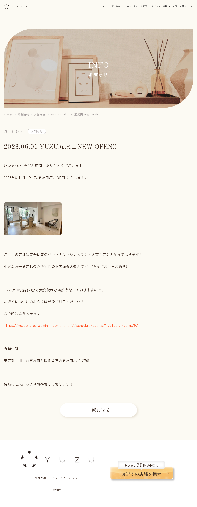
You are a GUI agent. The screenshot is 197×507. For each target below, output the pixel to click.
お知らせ (40, 114)
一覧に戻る (99, 410)
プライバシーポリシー (66, 478)
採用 (165, 6)
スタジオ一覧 (107, 6)
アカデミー (155, 6)
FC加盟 (173, 6)
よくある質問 (140, 6)
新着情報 (23, 114)
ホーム (8, 114)
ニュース (126, 6)
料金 (118, 6)
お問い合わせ (186, 6)
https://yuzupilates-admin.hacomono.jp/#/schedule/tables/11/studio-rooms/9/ (71, 325)
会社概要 (40, 478)
